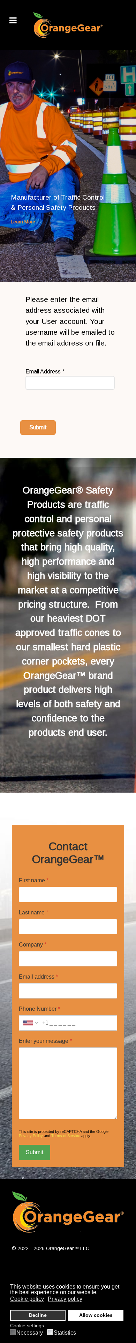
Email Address (45, 371)
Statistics (65, 1333)
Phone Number (39, 1009)
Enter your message (45, 1041)
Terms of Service (65, 1136)
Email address (38, 977)
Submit (38, 427)
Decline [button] (38, 1315)
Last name (33, 912)
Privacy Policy (31, 1136)
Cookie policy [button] (27, 1299)
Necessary (29, 1333)
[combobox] (33, 1023)
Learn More (23, 221)
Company (32, 945)
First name (33, 880)
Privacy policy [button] (65, 1299)
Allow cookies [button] (96, 1315)
